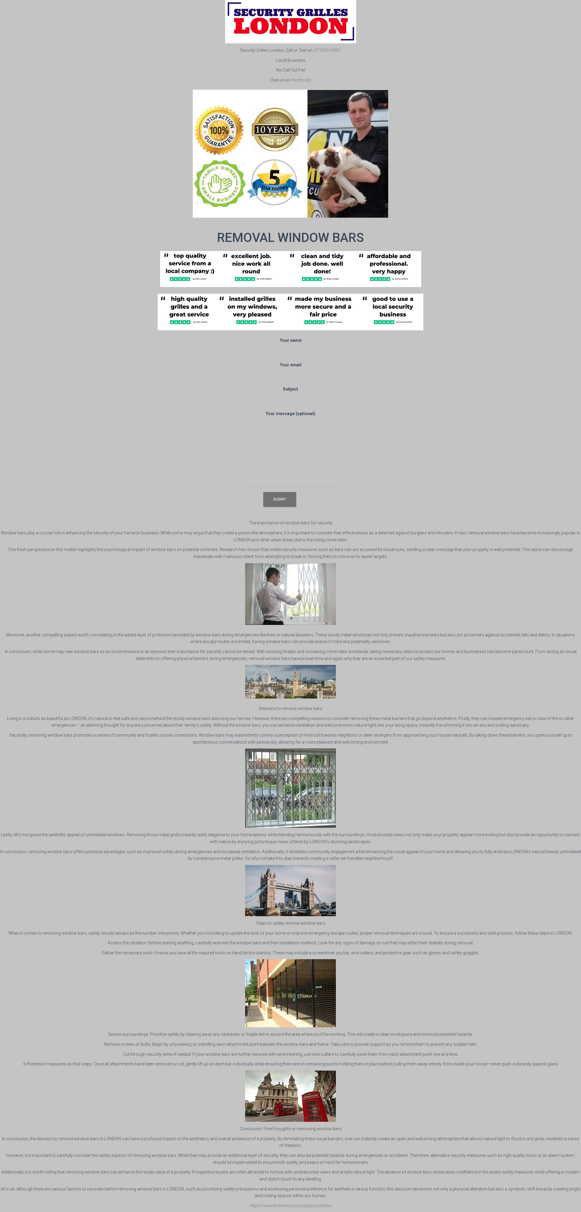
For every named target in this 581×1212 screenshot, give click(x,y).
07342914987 (327, 50)
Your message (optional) (290, 413)
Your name (290, 340)
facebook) (301, 80)
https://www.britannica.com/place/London (291, 1205)
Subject (290, 389)
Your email (290, 364)
